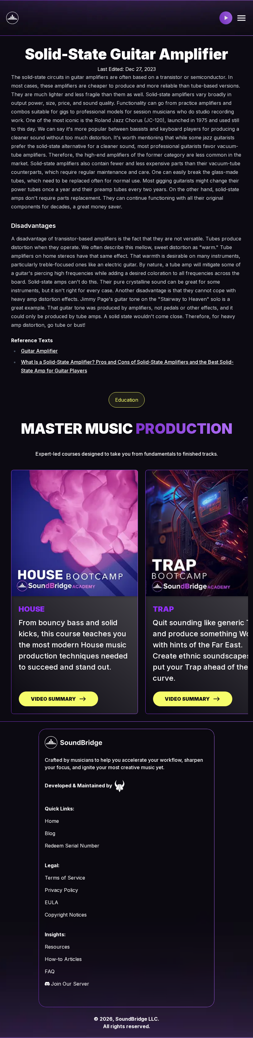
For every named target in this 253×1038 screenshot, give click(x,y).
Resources (57, 947)
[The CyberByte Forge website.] (120, 785)
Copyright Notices (66, 915)
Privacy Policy (61, 890)
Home (52, 821)
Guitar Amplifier (39, 351)
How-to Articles (63, 959)
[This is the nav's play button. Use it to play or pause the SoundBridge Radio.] (225, 17)
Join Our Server (70, 984)
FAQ (50, 971)
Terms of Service (65, 878)
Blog (50, 833)
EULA (51, 902)
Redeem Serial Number (72, 846)
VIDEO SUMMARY (53, 699)
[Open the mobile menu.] (241, 18)
